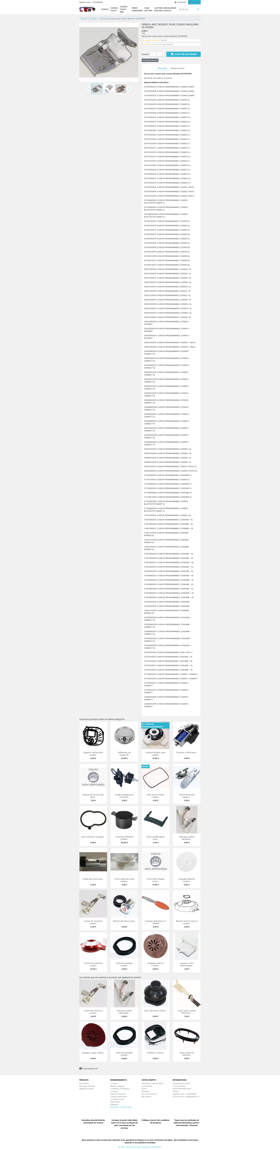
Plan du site (115, 1102)
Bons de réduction (149, 1094)
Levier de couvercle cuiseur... (93, 922)
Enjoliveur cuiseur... (155, 1052)
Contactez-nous (117, 1099)
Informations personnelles (152, 1083)
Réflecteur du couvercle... (124, 753)
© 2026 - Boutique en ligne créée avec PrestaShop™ (140, 1147)
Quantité (145, 54)
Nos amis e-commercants (121, 1107)
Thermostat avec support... (187, 795)
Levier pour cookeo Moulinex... (187, 1011)
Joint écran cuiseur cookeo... (155, 795)
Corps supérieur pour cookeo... (124, 880)
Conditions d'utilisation (120, 1089)
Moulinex (164, 40)
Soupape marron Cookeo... (156, 964)
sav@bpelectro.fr (192, 1096)
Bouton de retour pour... (124, 921)
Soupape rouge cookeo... (93, 1052)
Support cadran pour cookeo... (93, 753)
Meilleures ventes (86, 1089)
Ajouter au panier (184, 54)
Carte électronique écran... (155, 880)
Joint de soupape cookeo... (124, 964)
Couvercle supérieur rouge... (93, 964)
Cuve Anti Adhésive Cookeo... (124, 837)
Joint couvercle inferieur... (187, 1053)
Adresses (145, 1091)
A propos (114, 1091)
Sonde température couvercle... (124, 795)
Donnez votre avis (150, 60)
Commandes (147, 1086)
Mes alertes (146, 1096)
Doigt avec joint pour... (93, 879)
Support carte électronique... (186, 964)
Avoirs (144, 1089)
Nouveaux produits (87, 1086)
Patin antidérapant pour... (156, 837)
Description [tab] (162, 68)
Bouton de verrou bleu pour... (93, 795)
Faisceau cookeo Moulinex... (186, 837)
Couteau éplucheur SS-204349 (155, 922)
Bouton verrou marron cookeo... (187, 922)
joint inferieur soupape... (93, 836)
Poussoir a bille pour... (187, 752)
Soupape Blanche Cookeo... (187, 880)
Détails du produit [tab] (178, 68)
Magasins (114, 1104)
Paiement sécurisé (117, 1094)
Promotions (84, 1083)
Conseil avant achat (118, 1096)
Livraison (114, 1083)
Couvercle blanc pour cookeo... (156, 753)
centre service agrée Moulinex (162, 44)
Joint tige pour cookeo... (155, 1010)
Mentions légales (117, 1086)
